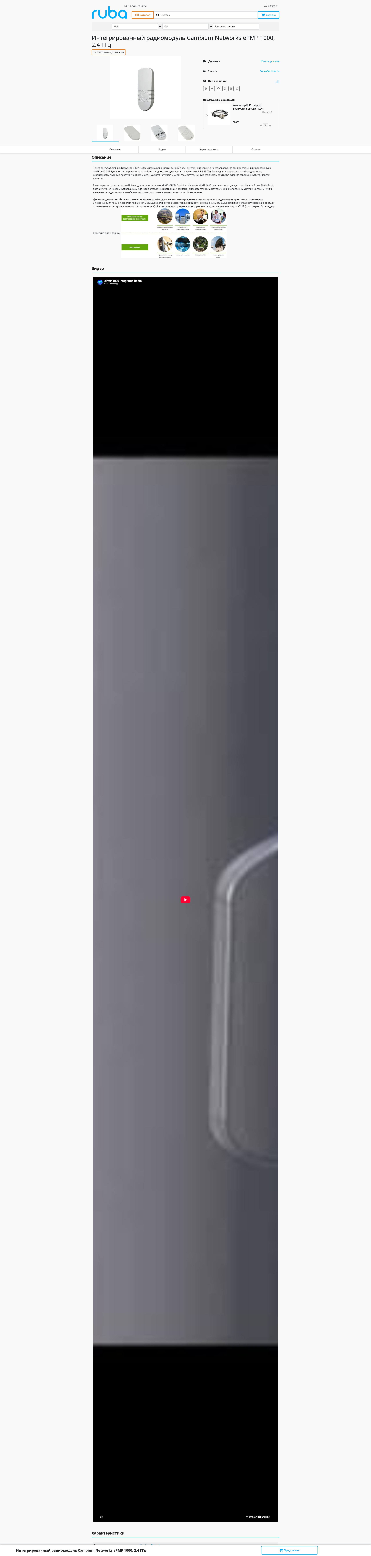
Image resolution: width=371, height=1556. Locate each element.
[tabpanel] (146, 87)
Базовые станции (225, 26)
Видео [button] (98, 268)
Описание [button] (101, 157)
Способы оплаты (269, 71)
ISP (166, 26)
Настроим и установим (110, 52)
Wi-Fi (116, 26)
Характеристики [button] (108, 1533)
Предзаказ (291, 1550)
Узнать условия (270, 61)
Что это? (267, 112)
